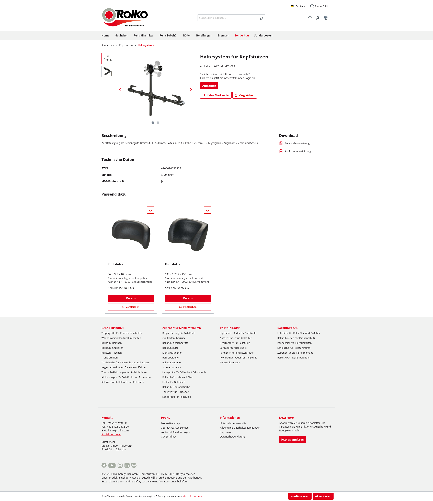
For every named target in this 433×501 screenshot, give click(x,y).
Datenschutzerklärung (232, 436)
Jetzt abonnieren (292, 439)
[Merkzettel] (310, 18)
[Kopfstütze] (131, 234)
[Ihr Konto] (318, 18)
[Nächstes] (190, 89)
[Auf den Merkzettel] (150, 210)
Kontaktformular (111, 434)
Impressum (226, 432)
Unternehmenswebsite (233, 423)
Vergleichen (246, 95)
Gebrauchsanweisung (297, 143)
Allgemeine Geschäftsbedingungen (240, 427)
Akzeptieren (323, 496)
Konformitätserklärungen (175, 432)
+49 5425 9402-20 (118, 426)
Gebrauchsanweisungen (175, 427)
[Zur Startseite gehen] (128, 17)
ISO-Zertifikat (168, 436)
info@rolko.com (119, 430)
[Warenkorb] (327, 18)
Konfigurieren (300, 496)
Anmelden (209, 86)
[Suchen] (261, 17)
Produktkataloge (170, 423)
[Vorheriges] (120, 89)
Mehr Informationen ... (193, 496)
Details (131, 298)
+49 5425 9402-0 (116, 423)
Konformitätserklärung (297, 151)
